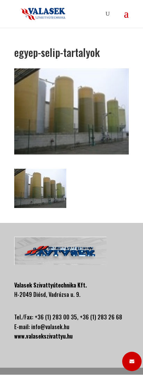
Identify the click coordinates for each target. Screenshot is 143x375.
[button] (132, 361)
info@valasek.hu (50, 327)
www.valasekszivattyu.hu (43, 336)
